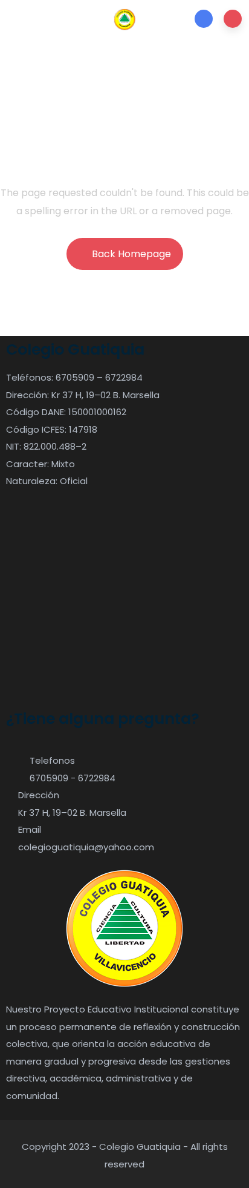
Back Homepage (131, 254)
